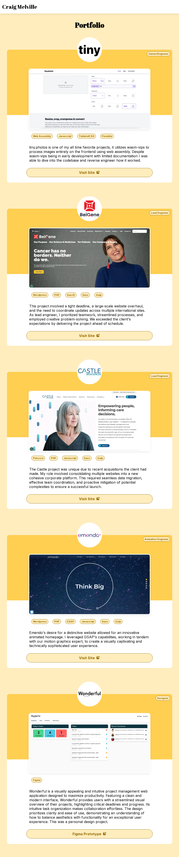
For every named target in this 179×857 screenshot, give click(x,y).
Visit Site (87, 172)
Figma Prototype (87, 834)
